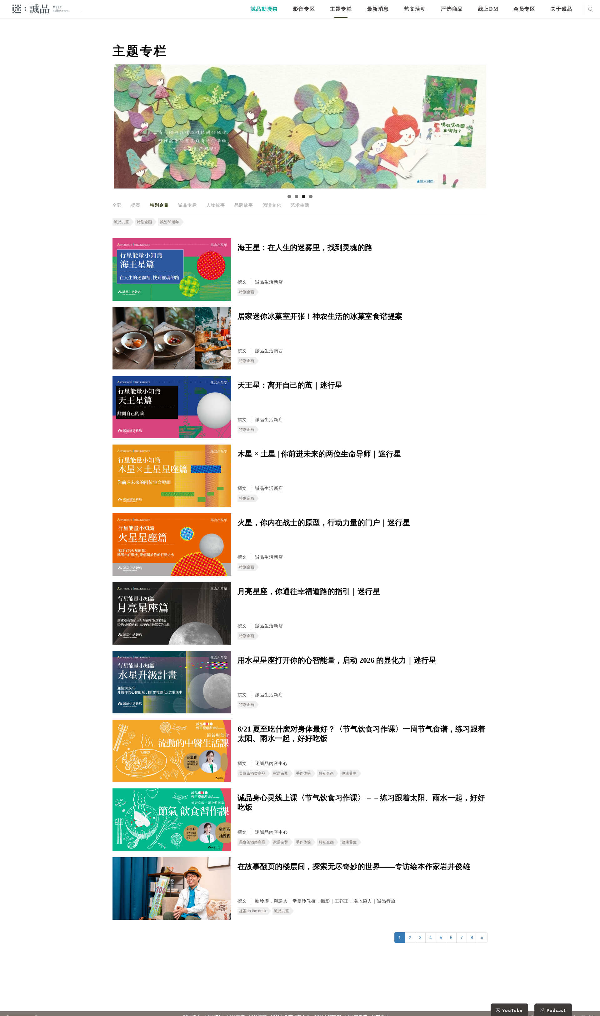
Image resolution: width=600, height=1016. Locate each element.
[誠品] (40, 8)
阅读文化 (271, 205)
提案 (136, 205)
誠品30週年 (169, 222)
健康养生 (349, 773)
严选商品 (452, 9)
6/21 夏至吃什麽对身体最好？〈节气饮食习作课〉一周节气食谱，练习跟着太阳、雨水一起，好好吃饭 (361, 733)
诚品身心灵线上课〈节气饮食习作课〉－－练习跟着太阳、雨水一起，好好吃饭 (361, 802)
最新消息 (378, 9)
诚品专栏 (187, 205)
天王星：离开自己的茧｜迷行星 (290, 385)
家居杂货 (280, 773)
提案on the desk (252, 911)
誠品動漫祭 (264, 9)
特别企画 (144, 222)
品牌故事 (243, 205)
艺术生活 (300, 205)
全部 (117, 205)
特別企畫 (159, 205)
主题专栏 (341, 9)
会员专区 (524, 9)
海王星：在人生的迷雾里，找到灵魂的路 (305, 248)
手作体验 (303, 773)
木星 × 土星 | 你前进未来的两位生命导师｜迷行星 (319, 454)
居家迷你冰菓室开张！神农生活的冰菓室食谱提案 (320, 316)
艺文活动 (415, 9)
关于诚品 (561, 9)
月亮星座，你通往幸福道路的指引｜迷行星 (309, 591)
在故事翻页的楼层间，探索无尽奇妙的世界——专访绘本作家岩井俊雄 (354, 867)
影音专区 (304, 9)
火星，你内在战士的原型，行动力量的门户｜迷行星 (324, 523)
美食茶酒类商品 (252, 773)
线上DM (488, 9)
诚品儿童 (121, 222)
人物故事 (215, 205)
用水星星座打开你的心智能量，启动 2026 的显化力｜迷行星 (337, 660)
